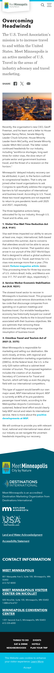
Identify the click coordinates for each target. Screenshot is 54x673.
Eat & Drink (21, 644)
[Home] (15, 5)
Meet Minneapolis (18, 570)
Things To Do (21, 640)
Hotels (36, 644)
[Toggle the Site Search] (42, 5)
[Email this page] (28, 83)
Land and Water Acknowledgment (22, 534)
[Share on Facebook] (15, 83)
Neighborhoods (16, 648)
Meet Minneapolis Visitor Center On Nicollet (24, 591)
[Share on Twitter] (22, 83)
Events (37, 640)
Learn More (37, 661)
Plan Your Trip (39, 648)
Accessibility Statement (15, 541)
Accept (27, 667)
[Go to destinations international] (19, 483)
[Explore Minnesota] (15, 509)
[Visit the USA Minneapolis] (11, 521)
